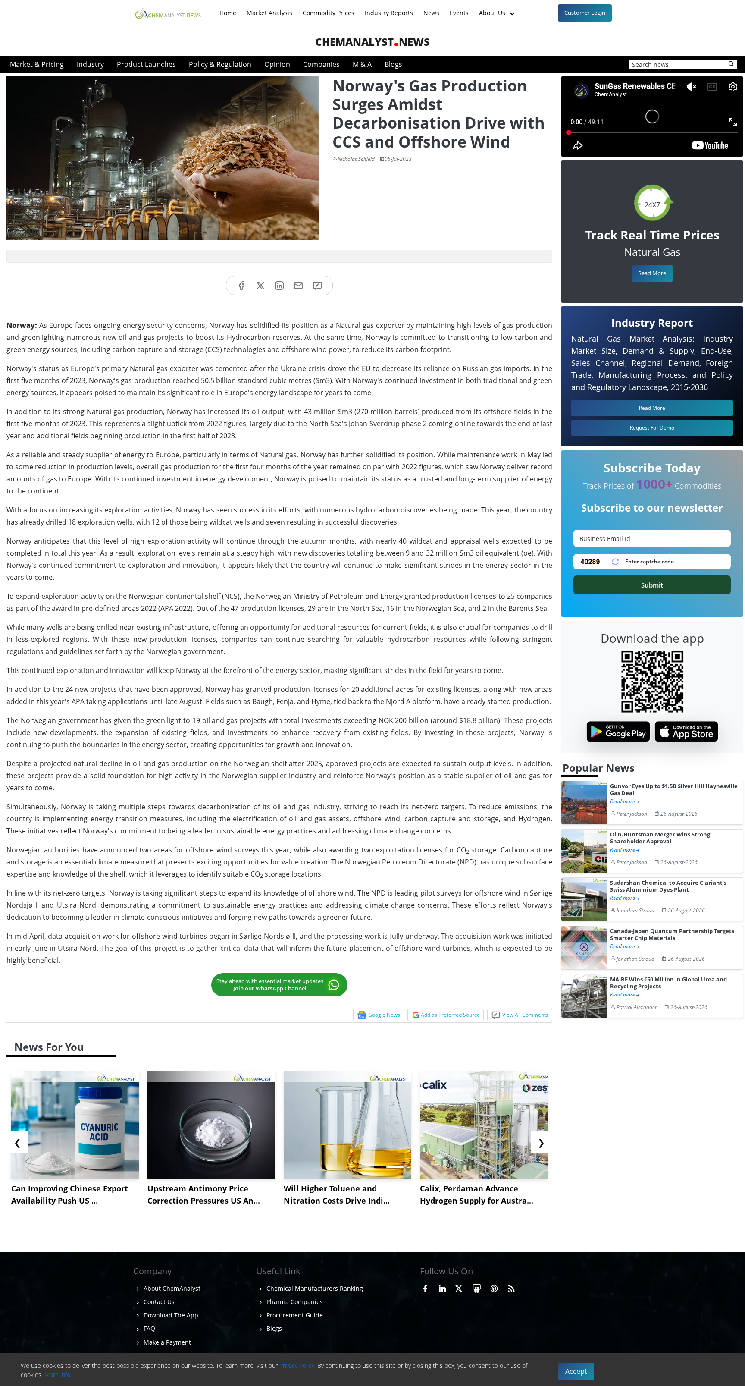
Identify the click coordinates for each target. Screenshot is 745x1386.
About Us (493, 8)
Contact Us (158, 1302)
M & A (362, 64)
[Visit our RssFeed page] (511, 1287)
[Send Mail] (298, 285)
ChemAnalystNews (372, 42)
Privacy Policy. (297, 1365)
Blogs (393, 64)
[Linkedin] (279, 285)
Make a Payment (166, 1342)
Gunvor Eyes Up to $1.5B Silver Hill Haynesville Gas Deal (674, 789)
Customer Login (584, 12)
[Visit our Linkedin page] (442, 1287)
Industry (90, 64)
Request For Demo (652, 427)
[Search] (731, 64)
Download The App (170, 1315)
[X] (260, 285)
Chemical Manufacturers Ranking (314, 1288)
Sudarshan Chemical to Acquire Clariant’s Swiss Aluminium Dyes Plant (668, 886)
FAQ (148, 1328)
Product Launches (146, 64)
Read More (652, 273)
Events (459, 8)
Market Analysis (269, 8)
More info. (58, 1374)
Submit (652, 585)
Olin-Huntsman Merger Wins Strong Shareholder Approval (660, 838)
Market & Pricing (37, 64)
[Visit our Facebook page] (425, 1287)
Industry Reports (389, 8)
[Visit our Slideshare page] (477, 1287)
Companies (321, 64)
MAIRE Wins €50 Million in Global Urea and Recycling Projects (668, 983)
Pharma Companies (294, 1302)
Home (227, 8)
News (431, 8)
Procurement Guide (294, 1315)
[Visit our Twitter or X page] (458, 1287)
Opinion (277, 64)
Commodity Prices (328, 8)
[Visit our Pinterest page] (494, 1287)
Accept (576, 1371)
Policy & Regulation (220, 64)
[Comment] (317, 285)
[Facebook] (241, 285)
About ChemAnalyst (171, 1288)
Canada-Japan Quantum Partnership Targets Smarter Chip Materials (672, 934)
